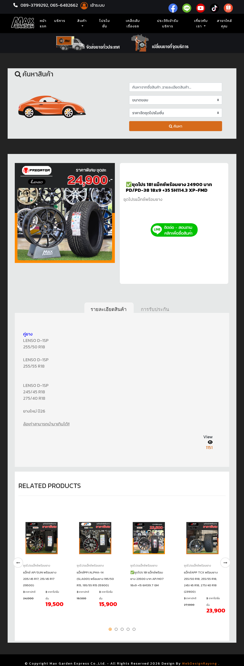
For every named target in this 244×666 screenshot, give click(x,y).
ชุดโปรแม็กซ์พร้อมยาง (143, 199)
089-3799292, (34, 5)
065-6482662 (64, 5)
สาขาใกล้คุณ (224, 23)
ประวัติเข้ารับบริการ (167, 23)
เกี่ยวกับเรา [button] (201, 23)
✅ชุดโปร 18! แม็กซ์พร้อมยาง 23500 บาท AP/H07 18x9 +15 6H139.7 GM (147, 578)
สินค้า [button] (82, 20)
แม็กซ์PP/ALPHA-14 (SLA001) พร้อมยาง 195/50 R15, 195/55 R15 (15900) (95, 578)
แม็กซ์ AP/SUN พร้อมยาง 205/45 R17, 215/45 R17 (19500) (39, 578)
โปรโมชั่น (104, 23)
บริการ (59, 20)
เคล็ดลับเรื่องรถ (133, 23)
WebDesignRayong (199, 663)
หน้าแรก (44, 23)
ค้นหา (177, 126)
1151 (209, 447)
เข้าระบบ (97, 5)
